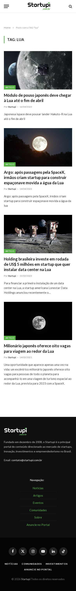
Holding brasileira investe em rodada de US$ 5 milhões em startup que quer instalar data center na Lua (37, 264)
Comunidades (32, 563)
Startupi (25, 579)
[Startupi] (39, 6)
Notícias (11, 563)
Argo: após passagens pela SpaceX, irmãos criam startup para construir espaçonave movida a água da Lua (35, 177)
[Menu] (6, 6)
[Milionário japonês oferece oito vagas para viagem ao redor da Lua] (38, 321)
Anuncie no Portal (38, 569)
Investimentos (57, 563)
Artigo (9, 87)
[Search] (70, 6)
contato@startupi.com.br (26, 460)
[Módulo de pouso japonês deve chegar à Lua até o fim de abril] (38, 70)
